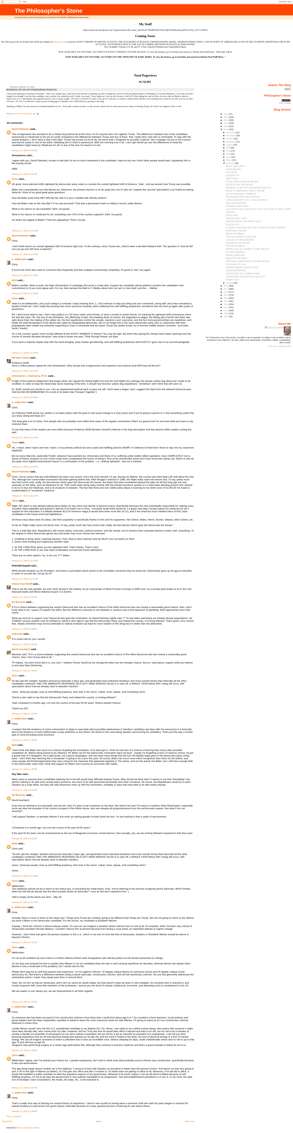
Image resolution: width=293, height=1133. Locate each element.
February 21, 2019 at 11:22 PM (25, 876)
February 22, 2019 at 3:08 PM (24, 1111)
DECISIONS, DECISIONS (238, 243)
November (231, 135)
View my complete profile (279, 346)
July (228, 148)
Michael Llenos (20, 357)
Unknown (17, 633)
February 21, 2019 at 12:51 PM (25, 579)
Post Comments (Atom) (28, 1127)
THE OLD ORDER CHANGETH (241, 237)
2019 (226, 129)
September (231, 141)
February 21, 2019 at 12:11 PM (25, 496)
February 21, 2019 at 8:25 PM (24, 790)
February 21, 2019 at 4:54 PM (24, 644)
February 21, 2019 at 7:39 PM (24, 740)
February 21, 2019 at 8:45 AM (24, 150)
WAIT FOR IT (232, 178)
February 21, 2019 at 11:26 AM (25, 353)
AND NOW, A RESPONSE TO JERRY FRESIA (247, 261)
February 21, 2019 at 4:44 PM (24, 629)
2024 (226, 114)
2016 (226, 292)
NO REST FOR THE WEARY (240, 184)
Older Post (189, 1121)
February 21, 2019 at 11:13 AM (25, 275)
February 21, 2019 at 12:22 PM (25, 561)
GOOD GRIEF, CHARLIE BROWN (242, 181)
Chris (15, 179)
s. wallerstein (19, 259)
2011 (226, 307)
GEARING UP (232, 175)
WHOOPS (230, 212)
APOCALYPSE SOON (236, 218)
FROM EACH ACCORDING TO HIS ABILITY (247, 249)
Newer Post (7, 1121)
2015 (226, 295)
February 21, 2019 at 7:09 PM (24, 671)
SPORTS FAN (232, 280)
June (228, 151)
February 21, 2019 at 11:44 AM (25, 467)
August (229, 145)
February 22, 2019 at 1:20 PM (24, 1002)
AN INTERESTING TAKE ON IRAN (243, 197)
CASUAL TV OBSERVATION (240, 240)
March (229, 160)
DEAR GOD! (232, 215)
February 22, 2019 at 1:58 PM (24, 1050)
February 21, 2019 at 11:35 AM (25, 371)
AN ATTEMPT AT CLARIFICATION (243, 273)
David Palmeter (20, 129)
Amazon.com (59, 42)
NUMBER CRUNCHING (237, 206)
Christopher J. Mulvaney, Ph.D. (29, 375)
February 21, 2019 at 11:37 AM (25, 438)
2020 (226, 126)
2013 (226, 301)
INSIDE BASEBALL (235, 233)
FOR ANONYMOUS (235, 246)
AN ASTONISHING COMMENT (241, 194)
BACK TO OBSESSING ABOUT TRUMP (245, 191)
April (228, 157)
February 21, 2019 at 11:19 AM (25, 293)
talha (15, 843)
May (228, 154)
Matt (14, 745)
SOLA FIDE (231, 172)
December (231, 132)
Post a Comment (14, 1116)
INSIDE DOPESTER (235, 255)
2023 (226, 117)
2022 (226, 120)
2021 (226, 123)
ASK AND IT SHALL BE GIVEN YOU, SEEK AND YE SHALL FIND (258, 209)
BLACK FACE (233, 224)
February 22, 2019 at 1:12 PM (24, 942)
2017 (226, 289)
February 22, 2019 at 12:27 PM (25, 902)
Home (98, 1121)
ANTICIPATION (233, 169)
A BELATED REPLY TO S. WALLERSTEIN (246, 200)
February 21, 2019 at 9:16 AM (24, 174)
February (230, 163)
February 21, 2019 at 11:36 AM (25, 397)
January (230, 283)
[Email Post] (37, 114)
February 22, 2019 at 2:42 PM (24, 1088)
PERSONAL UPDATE (236, 230)
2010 (226, 310)
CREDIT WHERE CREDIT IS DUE (242, 267)
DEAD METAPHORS (236, 270)
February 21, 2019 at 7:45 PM (24, 769)
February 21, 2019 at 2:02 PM (24, 597)
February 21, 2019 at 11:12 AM (25, 254)
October (230, 138)
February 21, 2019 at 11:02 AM (25, 231)
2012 (226, 304)
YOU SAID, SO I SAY (236, 264)
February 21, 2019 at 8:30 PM (24, 839)
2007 (226, 316)
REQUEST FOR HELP (236, 258)
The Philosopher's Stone (48, 10)
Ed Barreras (19, 602)
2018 (226, 286)
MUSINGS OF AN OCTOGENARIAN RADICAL (248, 187)
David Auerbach (21, 649)
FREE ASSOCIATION (236, 203)
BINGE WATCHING (235, 166)
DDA (14, 280)
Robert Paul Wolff (22, 583)
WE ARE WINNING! (235, 252)
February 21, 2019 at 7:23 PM (24, 714)
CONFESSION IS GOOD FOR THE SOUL (245, 276)
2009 (226, 313)
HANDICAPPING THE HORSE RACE (244, 221)
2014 (226, 298)
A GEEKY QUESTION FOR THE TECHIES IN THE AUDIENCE (256, 227)
